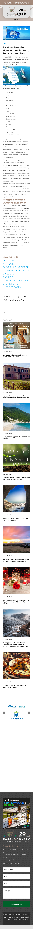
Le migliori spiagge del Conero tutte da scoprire (16, 437)
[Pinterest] (25, 303)
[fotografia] (16, 610)
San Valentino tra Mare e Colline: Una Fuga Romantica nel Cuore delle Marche (16, 602)
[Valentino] (16, 567)
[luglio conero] (16, 363)
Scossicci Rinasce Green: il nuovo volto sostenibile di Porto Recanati (16, 478)
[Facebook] (4, 303)
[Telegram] (19, 303)
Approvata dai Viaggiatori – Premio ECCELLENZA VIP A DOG (15, 356)
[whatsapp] (9, 314)
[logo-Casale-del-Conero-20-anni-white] (16, 830)
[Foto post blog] (16, 653)
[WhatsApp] (16, 303)
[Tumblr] (22, 303)
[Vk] (28, 303)
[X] (7, 303)
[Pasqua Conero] (16, 486)
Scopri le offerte (16, 267)
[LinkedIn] (13, 303)
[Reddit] (10, 303)
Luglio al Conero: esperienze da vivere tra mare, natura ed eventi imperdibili (16, 397)
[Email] (18, 306)
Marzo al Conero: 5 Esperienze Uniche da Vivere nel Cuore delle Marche (16, 560)
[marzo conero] (16, 526)
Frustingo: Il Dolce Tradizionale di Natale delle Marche (14, 686)
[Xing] (4, 306)
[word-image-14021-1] (16, 404)
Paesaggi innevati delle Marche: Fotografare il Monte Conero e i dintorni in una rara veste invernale (15, 644)
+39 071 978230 (8, 2)
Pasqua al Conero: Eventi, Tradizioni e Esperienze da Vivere (16, 519)
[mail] (12, 314)
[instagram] (6, 314)
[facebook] (3, 314)
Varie (4, 43)
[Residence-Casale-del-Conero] (16, 322)
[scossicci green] (16, 445)
